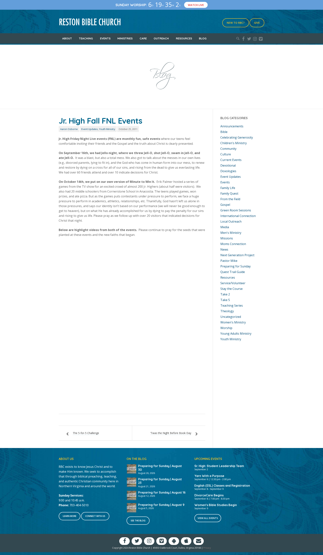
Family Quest (229, 193)
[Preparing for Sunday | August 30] (131, 468)
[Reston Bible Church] (90, 21)
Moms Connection (233, 244)
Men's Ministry (230, 233)
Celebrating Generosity (236, 137)
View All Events (208, 518)
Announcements (231, 126)
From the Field (230, 199)
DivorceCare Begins (209, 495)
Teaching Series (231, 305)
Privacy (207, 547)
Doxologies (228, 171)
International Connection (238, 216)
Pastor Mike (228, 261)
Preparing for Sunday (235, 266)
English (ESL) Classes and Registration (222, 485)
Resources (184, 38)
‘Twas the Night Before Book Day (170, 433)
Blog (203, 38)
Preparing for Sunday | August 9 (161, 505)
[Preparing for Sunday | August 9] (131, 507)
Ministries (125, 38)
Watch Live (196, 5)
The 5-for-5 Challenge (86, 433)
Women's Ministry (233, 322)
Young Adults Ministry (235, 333)
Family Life (227, 188)
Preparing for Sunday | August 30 (160, 467)
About (67, 38)
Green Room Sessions (235, 210)
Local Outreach (231, 221)
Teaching (86, 38)
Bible (223, 132)
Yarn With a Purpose (209, 476)
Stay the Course (231, 289)
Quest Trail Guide (232, 272)
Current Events (231, 160)
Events (105, 38)
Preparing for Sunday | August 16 (161, 492)
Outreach (161, 38)
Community (228, 149)
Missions (226, 238)
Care (143, 38)
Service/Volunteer (232, 283)
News (224, 249)
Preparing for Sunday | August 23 (160, 481)
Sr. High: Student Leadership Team (219, 466)
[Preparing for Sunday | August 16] (131, 495)
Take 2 (225, 294)
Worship (226, 328)
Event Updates (89, 129)
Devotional (228, 165)
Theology (227, 311)
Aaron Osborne (69, 129)
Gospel (225, 205)
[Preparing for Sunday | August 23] (131, 482)
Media (224, 227)
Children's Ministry (233, 143)
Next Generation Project (237, 255)
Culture (225, 154)
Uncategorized (230, 317)
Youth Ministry (107, 129)
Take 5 (225, 300)
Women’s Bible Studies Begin (215, 505)
